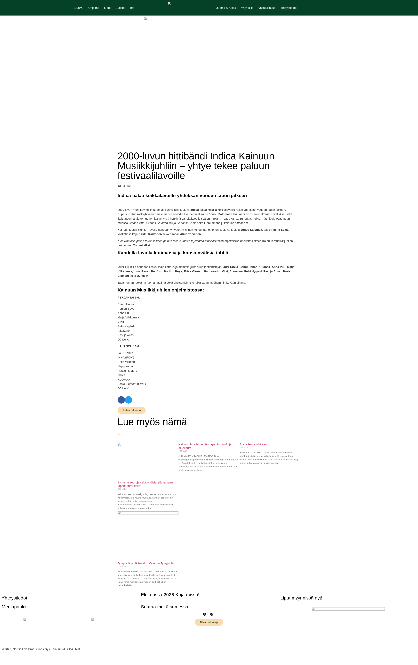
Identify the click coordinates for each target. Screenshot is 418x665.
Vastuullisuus (266, 7)
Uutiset (120, 7)
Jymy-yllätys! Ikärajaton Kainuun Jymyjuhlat (146, 563)
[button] (121, 400)
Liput (107, 7)
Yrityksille (247, 7)
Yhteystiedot (288, 7)
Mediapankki (15, 606)
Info (131, 7)
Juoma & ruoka (226, 7)
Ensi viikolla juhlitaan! (253, 444)
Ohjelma (93, 7)
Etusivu (78, 7)
